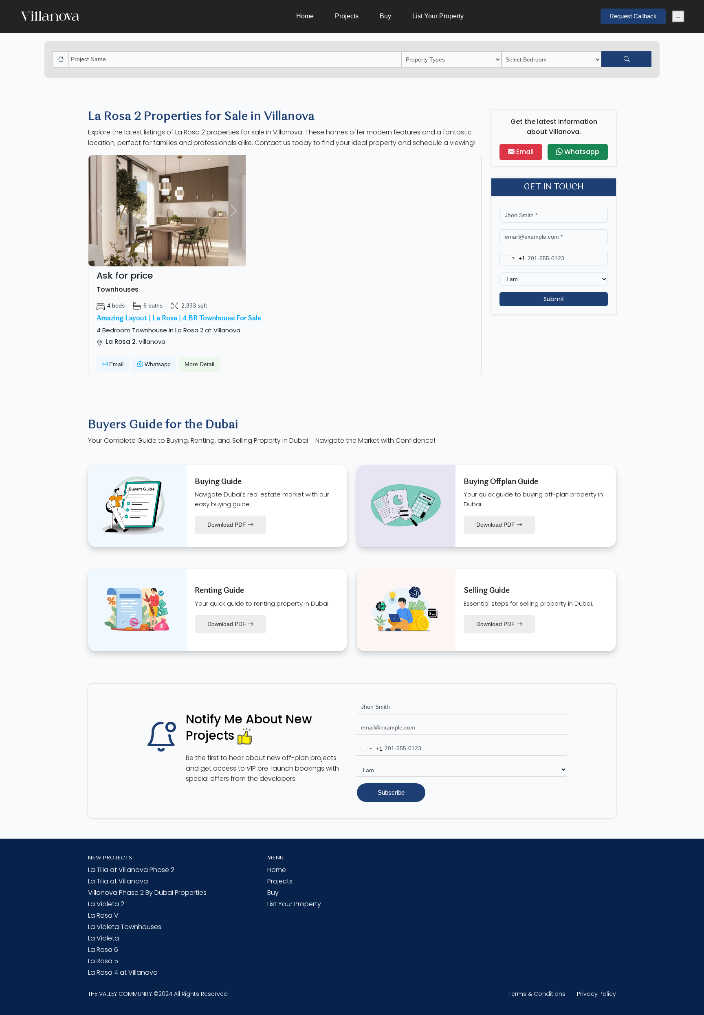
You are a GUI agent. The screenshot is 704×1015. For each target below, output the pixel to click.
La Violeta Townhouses (124, 927)
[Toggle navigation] (153, 16)
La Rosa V (103, 915)
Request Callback (633, 16)
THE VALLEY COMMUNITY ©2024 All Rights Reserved (158, 994)
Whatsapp (157, 364)
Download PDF (227, 524)
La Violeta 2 (106, 904)
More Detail (199, 364)
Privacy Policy (596, 994)
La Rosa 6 (103, 949)
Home (305, 16)
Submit (553, 299)
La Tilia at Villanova (118, 881)
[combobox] (512, 258)
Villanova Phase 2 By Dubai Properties (147, 892)
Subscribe (391, 792)
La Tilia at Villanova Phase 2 (131, 869)
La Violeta (103, 938)
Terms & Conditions (536, 994)
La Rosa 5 (103, 961)
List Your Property (438, 16)
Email (115, 364)
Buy (385, 16)
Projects (347, 16)
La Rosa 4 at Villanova (123, 972)
